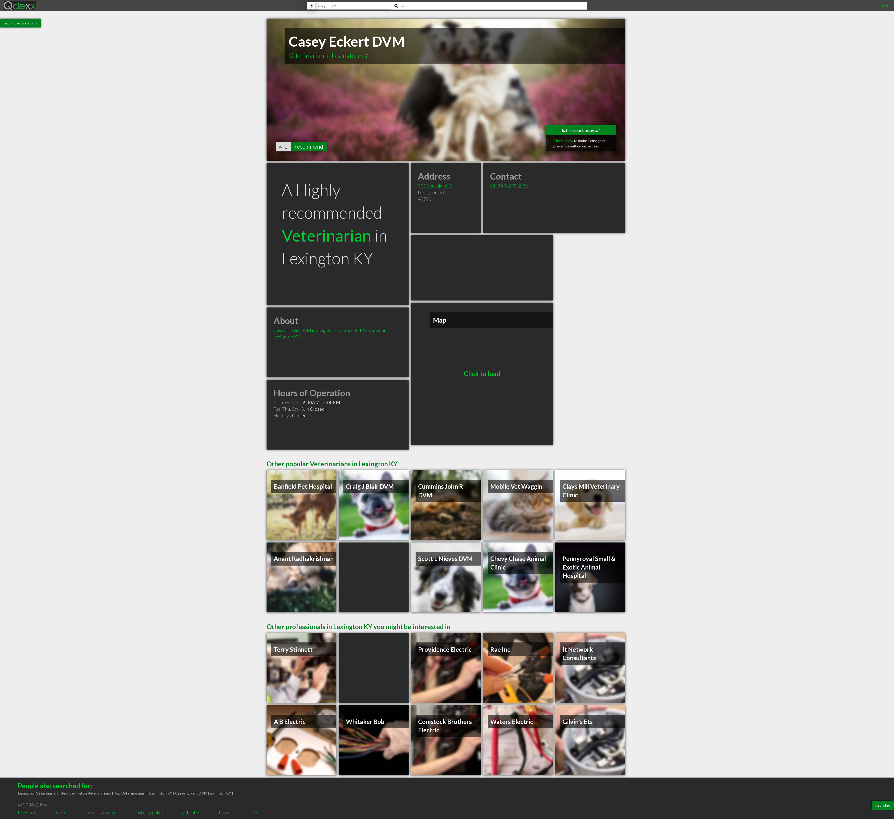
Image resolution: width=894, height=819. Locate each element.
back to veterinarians (20, 23)
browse (226, 812)
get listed (191, 812)
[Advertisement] (482, 267)
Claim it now (563, 140)
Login (886, 5)
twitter (61, 812)
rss (255, 812)
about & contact (102, 812)
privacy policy (150, 812)
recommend (309, 146)
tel (509, 185)
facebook (27, 812)
